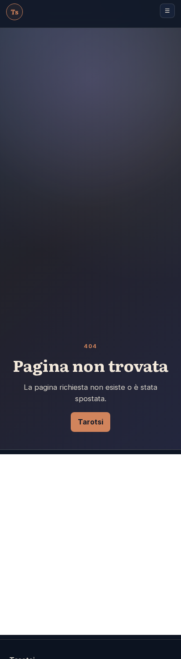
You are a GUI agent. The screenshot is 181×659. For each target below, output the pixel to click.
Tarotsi (90, 421)
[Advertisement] (90, 544)
